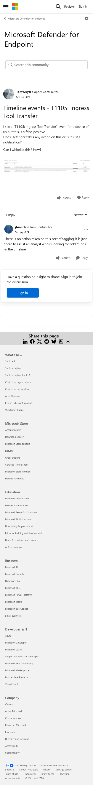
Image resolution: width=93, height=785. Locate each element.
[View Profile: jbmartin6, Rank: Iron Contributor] (8, 229)
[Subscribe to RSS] (61, 341)
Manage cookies (64, 769)
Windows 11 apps (14, 409)
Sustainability (12, 752)
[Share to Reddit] (46, 341)
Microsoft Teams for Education (21, 512)
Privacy (46, 769)
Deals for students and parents (21, 540)
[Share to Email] (68, 341)
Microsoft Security (14, 574)
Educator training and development (23, 533)
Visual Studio (12, 684)
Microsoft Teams (13, 601)
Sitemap (9, 769)
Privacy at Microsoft (15, 725)
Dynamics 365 (12, 581)
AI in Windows (12, 396)
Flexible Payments (14, 478)
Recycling (64, 773)
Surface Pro (11, 361)
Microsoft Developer (16, 642)
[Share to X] (39, 341)
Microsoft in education (17, 498)
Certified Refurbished (16, 464)
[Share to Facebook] (32, 341)
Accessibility (11, 745)
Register (69, 6)
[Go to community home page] (15, 6)
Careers (9, 704)
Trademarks (29, 773)
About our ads (12, 778)
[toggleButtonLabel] (87, 18)
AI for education (13, 547)
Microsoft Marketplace (17, 670)
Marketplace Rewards (16, 677)
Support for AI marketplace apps (22, 656)
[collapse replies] (46, 223)
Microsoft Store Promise (17, 471)
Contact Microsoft (28, 769)
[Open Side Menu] (6, 6)
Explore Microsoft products (19, 403)
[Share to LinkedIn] (25, 341)
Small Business (13, 615)
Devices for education (16, 505)
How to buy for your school (19, 526)
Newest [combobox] (81, 215)
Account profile (13, 429)
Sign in (23, 292)
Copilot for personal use (17, 389)
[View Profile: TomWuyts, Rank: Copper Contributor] (8, 94)
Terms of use (11, 773)
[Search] (58, 6)
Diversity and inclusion (17, 739)
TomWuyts (23, 92)
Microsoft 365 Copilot (16, 608)
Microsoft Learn (13, 649)
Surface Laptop (13, 368)
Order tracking (12, 457)
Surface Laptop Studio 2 (17, 375)
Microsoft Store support (17, 443)
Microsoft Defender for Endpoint (26, 18)
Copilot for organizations (18, 382)
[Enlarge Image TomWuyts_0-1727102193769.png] (46, 166)
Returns (9, 450)
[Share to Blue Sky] (53, 341)
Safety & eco (47, 773)
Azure (8, 635)
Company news (13, 718)
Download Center (14, 436)
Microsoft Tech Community (19, 663)
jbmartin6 (22, 227)
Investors (10, 732)
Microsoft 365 (12, 587)
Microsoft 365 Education (18, 519)
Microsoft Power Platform (18, 594)
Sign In (83, 6)
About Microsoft (13, 711)
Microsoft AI (11, 567)
